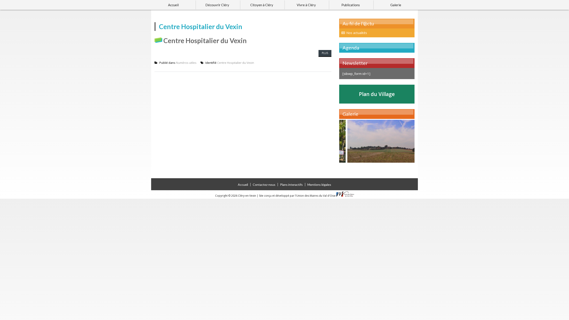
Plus (325, 53)
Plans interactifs (291, 184)
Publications (350, 5)
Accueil (173, 5)
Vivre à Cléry (306, 5)
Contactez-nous (264, 184)
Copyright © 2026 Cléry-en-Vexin (236, 196)
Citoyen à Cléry (261, 5)
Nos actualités (356, 33)
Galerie (395, 5)
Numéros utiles (186, 63)
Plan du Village (377, 94)
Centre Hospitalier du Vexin (205, 40)
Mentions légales (319, 184)
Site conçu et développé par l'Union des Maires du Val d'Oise (297, 196)
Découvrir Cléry (217, 5)
